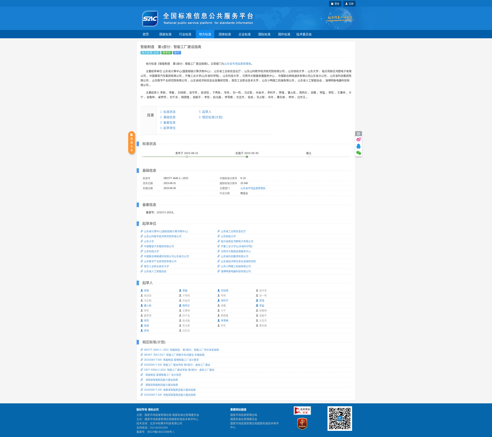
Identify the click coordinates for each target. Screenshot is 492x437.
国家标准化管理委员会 (243, 419)
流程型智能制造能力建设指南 (161, 379)
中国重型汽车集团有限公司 (159, 246)
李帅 (146, 330)
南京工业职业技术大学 (156, 266)
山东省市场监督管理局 (237, 63)
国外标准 (284, 34)
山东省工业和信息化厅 (233, 231)
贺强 (261, 300)
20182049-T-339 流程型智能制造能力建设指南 (170, 394)
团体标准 (225, 34)
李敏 (184, 290)
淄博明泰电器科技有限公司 (236, 271)
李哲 (146, 320)
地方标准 (205, 34)
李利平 (224, 300)
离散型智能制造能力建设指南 (161, 384)
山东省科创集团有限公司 (234, 256)
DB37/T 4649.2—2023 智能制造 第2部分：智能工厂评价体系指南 (181, 349)
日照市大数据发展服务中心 (236, 251)
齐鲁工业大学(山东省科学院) (236, 246)
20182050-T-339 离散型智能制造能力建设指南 (170, 389)
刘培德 (224, 290)
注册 (350, 3)
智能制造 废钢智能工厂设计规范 (162, 374)
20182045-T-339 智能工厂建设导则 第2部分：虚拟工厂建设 (177, 364)
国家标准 (165, 34)
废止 (309, 153)
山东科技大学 (151, 251)
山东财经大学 (228, 236)
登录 (336, 3)
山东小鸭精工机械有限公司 (236, 266)
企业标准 (245, 34)
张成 (146, 325)
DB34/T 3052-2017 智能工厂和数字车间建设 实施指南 (174, 354)
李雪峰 (224, 320)
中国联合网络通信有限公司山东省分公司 (166, 256)
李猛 (261, 305)
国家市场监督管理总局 (243, 414)
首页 (146, 34)
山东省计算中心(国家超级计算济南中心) (166, 231)
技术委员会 (304, 34)
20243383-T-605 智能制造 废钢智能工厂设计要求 (171, 359)
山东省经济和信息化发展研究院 (238, 261)
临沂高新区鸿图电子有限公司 (237, 241)
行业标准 (185, 34)
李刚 (146, 290)
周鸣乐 (186, 305)
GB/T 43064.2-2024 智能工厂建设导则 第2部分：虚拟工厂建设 (179, 369)
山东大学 (149, 241)
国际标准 (264, 34)
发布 (186, 153)
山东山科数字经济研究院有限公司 (162, 236)
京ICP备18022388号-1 (161, 431)
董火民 (147, 305)
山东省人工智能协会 (155, 271)
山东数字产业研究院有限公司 (160, 261)
